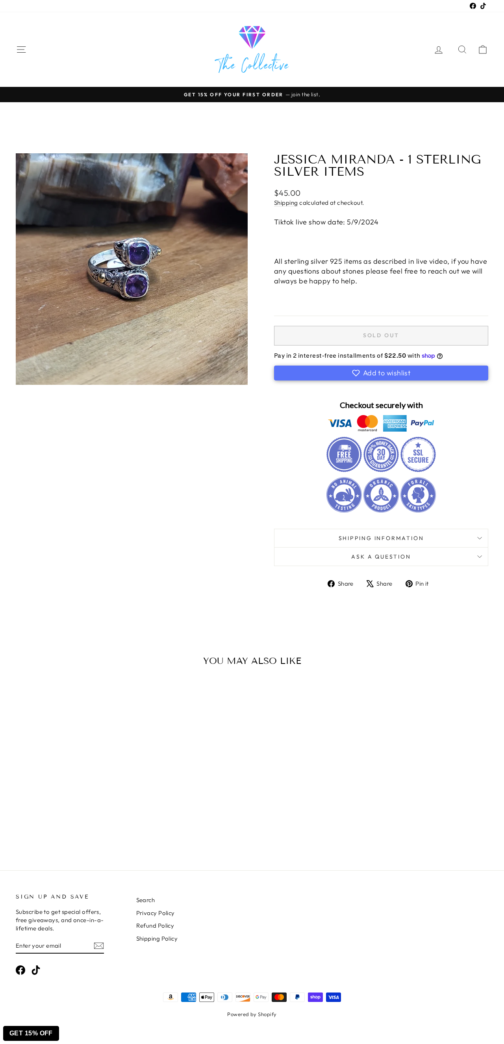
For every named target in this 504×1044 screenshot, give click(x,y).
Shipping (286, 202)
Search (145, 900)
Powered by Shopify (251, 1014)
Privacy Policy (155, 913)
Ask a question (381, 556)
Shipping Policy (157, 938)
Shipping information (381, 538)
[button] (381, 373)
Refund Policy (155, 925)
